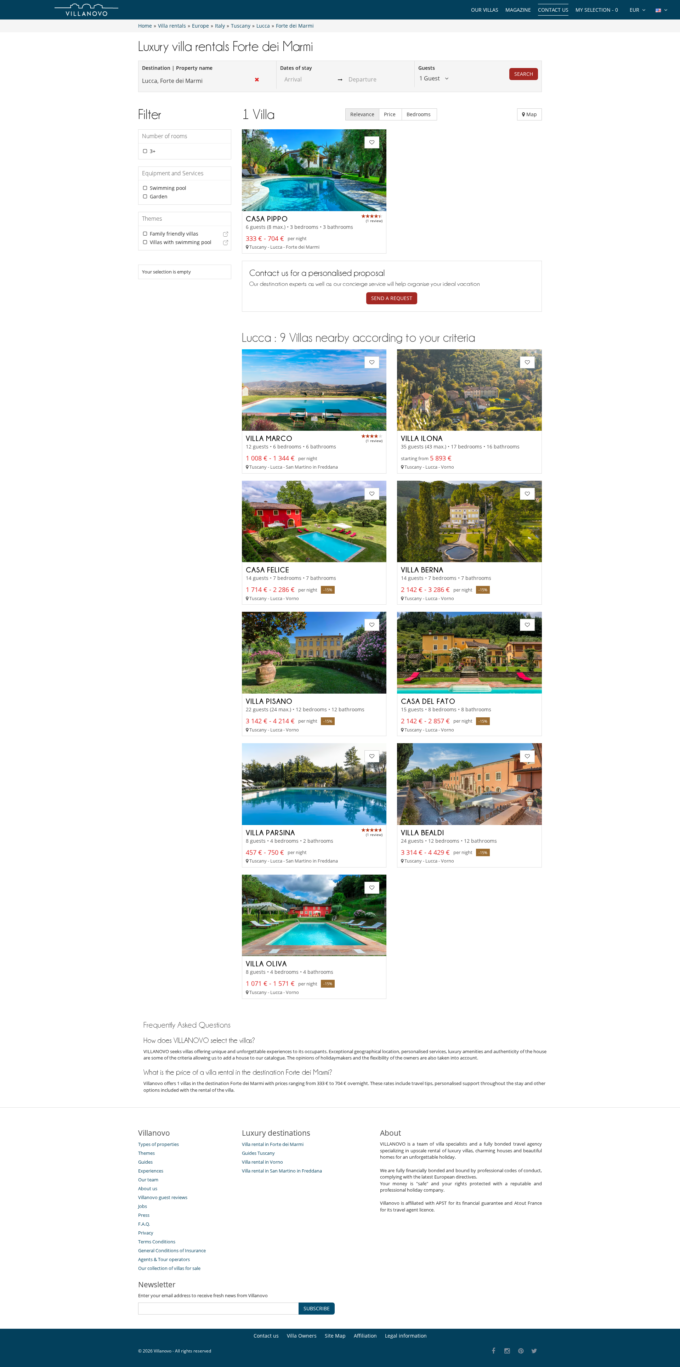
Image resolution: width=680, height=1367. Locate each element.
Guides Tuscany (258, 1153)
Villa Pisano (269, 701)
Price (390, 114)
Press (143, 1215)
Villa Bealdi (422, 832)
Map (531, 114)
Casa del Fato (428, 701)
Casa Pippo (267, 218)
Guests (426, 67)
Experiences (150, 1171)
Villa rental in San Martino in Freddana (282, 1171)
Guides (145, 1162)
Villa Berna (422, 570)
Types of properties (158, 1144)
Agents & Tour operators (164, 1259)
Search (523, 73)
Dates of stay (296, 67)
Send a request (391, 298)
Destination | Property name (177, 67)
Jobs (142, 1206)
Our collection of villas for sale (169, 1268)
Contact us (553, 9)
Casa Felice (267, 570)
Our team (148, 1179)
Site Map (335, 1335)
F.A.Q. (144, 1224)
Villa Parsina (270, 832)
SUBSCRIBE (317, 1308)
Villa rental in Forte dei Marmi (273, 1144)
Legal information (406, 1335)
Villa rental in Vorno (262, 1162)
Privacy (145, 1233)
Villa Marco (269, 438)
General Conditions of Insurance (172, 1250)
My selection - (597, 9)
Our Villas (484, 9)
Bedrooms (419, 114)
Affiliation (365, 1335)
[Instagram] (507, 1351)
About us (147, 1188)
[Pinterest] (521, 1351)
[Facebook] (493, 1351)
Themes (146, 1153)
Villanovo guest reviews (162, 1197)
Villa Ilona (422, 438)
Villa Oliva (266, 963)
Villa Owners (302, 1335)
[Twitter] (535, 1351)
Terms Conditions (156, 1241)
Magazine (518, 9)
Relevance (362, 114)
